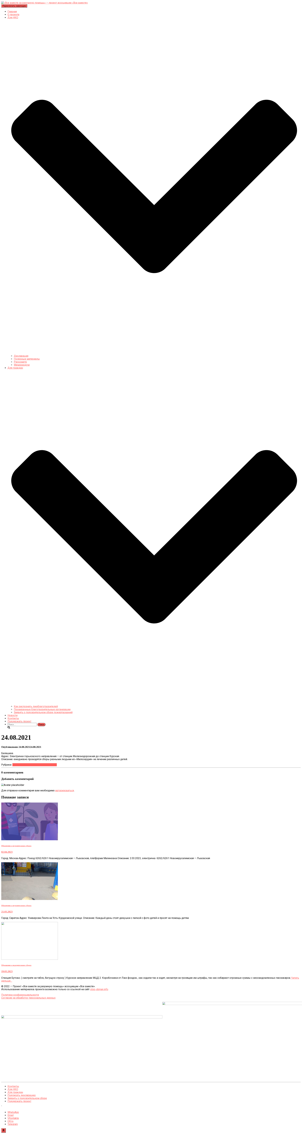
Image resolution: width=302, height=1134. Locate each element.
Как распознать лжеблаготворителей (36, 706)
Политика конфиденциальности (20, 994)
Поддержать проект (19, 721)
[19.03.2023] (29, 958)
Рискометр (20, 361)
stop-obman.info (99, 989)
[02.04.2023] (29, 839)
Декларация (21, 355)
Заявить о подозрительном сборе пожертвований (43, 712)
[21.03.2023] (29, 899)
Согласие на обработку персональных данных (28, 997)
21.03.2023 (7, 911)
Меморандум (22, 364)
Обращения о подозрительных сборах (34, 764)
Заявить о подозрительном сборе (27, 1098)
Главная (12, 11)
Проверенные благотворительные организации (42, 709)
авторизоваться (64, 790)
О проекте (13, 14)
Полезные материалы (27, 358)
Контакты (13, 718)
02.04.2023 (7, 852)
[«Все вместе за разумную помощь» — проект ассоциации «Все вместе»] (44, 2)
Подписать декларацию (22, 1095)
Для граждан (15, 1092)
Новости (12, 715)
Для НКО (13, 1089)
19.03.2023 (7, 971)
